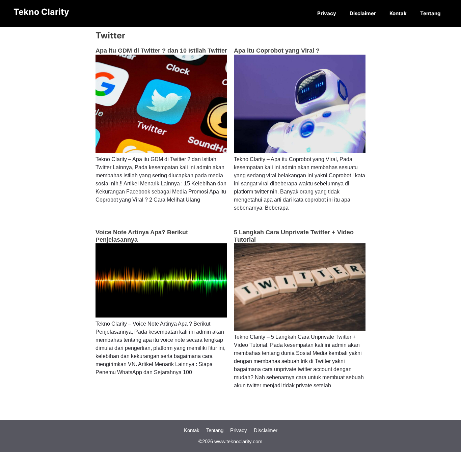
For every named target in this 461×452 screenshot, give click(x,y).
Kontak (398, 13)
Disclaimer (363, 13)
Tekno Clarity (41, 12)
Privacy (326, 13)
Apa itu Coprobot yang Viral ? (277, 50)
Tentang (430, 13)
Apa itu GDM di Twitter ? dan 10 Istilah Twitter (161, 50)
